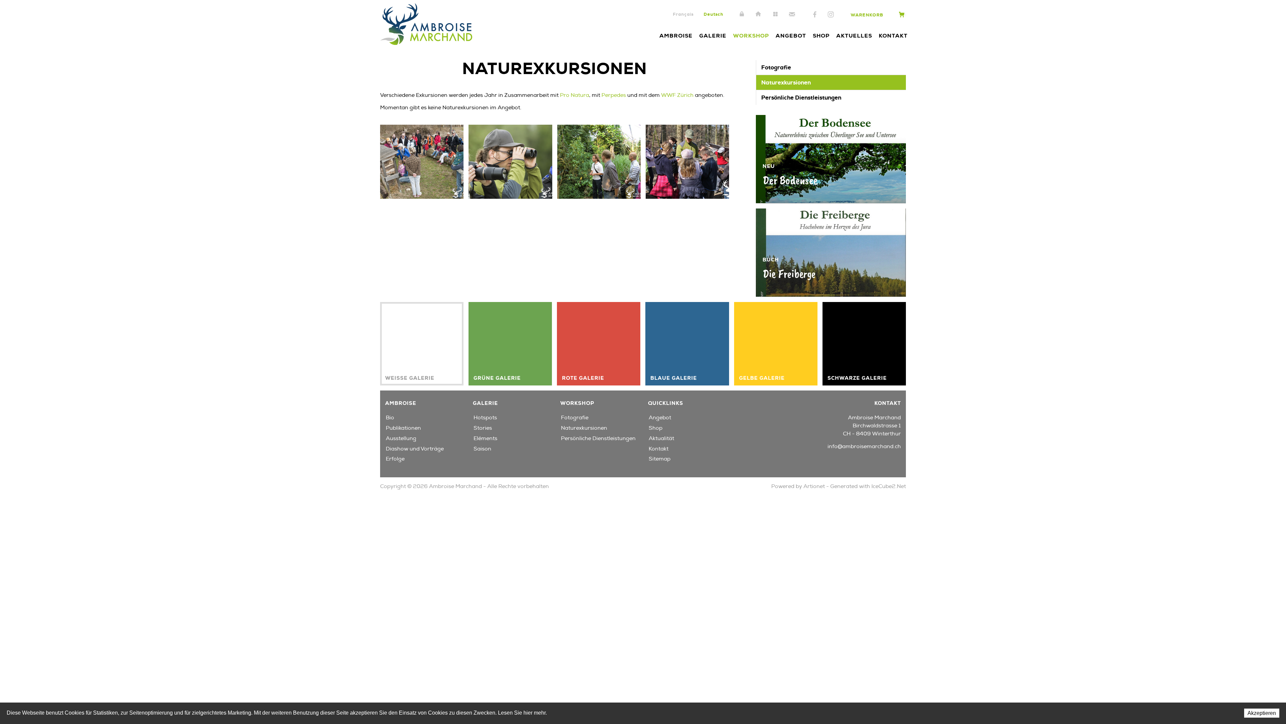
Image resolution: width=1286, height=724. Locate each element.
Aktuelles (854, 35)
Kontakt (792, 14)
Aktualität (661, 438)
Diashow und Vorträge (415, 448)
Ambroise (676, 35)
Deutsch (713, 14)
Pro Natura (574, 95)
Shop (821, 35)
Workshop (751, 35)
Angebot (791, 35)
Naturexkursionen (786, 82)
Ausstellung (401, 438)
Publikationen (403, 428)
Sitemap (775, 14)
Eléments (485, 438)
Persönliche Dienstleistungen (801, 97)
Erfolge (395, 459)
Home (758, 14)
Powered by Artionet (798, 486)
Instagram (831, 14)
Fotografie (776, 67)
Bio (390, 417)
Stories (483, 428)
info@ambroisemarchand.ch (864, 446)
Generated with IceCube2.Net (868, 486)
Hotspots (485, 417)
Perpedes (613, 95)
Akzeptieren (1261, 713)
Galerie (712, 35)
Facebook (814, 14)
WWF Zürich (678, 95)
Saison (482, 448)
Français (683, 14)
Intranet (741, 14)
